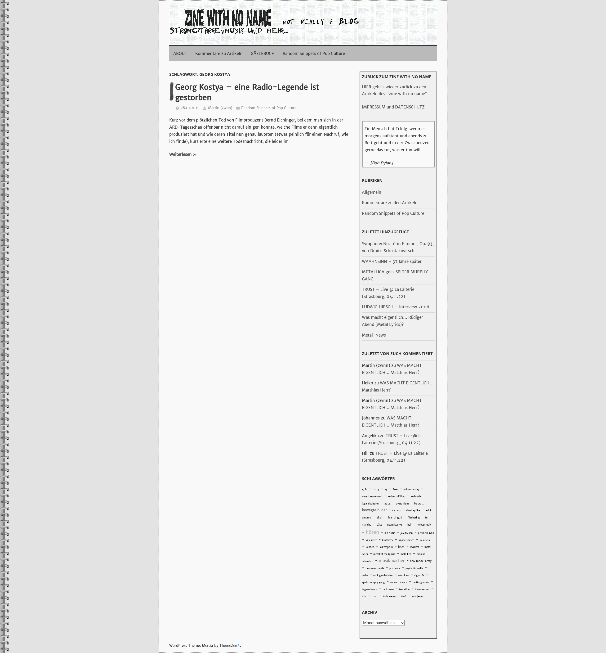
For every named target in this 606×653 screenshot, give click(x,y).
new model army (421, 561)
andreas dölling (396, 496)
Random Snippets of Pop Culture (314, 53)
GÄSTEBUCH (263, 53)
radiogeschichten (382, 575)
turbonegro (389, 596)
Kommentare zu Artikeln (219, 53)
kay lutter (371, 540)
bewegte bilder (374, 510)
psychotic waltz (414, 568)
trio (364, 596)
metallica (406, 554)
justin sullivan (426, 533)
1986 (365, 489)
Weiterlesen (180, 154)
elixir (380, 517)
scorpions (403, 575)
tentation (404, 589)
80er (395, 489)
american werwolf (372, 496)
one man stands (375, 568)
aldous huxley (411, 489)
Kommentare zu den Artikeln (390, 202)
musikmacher (392, 560)
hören (372, 532)
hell (409, 524)
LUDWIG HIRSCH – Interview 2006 (395, 307)
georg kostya (394, 524)
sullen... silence (398, 582)
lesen (401, 547)
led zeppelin (386, 547)
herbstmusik (424, 524)
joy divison (407, 533)
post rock (394, 568)
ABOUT (180, 53)
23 (385, 489)
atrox (387, 503)
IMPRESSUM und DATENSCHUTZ (393, 107)
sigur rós (419, 575)
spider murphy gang (373, 582)
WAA (403, 596)
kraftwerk (387, 540)
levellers (414, 547)
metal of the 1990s (384, 554)
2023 (376, 489)
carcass (396, 510)
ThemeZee (228, 645)
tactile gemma (421, 582)
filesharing (414, 517)
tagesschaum (369, 589)
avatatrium (402, 503)
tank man (388, 589)
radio (365, 575)
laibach (370, 547)
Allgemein (371, 192)
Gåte (379, 524)
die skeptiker (413, 510)
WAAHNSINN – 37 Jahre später (392, 261)
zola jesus (417, 596)
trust (374, 596)
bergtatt (418, 503)
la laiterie (425, 540)
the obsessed (422, 589)
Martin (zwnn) (220, 108)
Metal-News (374, 335)
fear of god (395, 517)
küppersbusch (406, 540)
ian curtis (389, 533)
